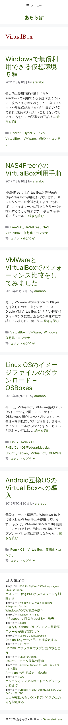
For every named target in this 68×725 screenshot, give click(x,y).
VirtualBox (12, 138)
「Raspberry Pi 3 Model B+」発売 (29, 618)
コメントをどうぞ (22, 238)
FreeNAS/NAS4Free (25, 227)
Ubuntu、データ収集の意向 (24, 661)
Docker (15, 133)
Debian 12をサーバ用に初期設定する (31, 640)
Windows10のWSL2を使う (24, 610)
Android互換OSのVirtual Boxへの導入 (31, 487)
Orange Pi (24, 689)
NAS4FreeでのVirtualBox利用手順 (33, 169)
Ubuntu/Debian (16, 453)
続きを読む (36, 216)
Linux (14, 442)
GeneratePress (52, 719)
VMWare (30, 138)
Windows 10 (26, 602)
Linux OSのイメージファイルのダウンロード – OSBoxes (31, 376)
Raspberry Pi (26, 614)
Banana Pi (35, 665)
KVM (42, 133)
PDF (21, 586)
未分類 (22, 622)
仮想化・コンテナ (36, 233)
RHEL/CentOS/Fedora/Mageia (27, 447)
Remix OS (28, 442)
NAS (46, 227)
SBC (37, 614)
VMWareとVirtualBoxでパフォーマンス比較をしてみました (33, 271)
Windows (50, 332)
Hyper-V (30, 133)
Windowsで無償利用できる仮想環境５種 (31, 66)
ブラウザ (24, 643)
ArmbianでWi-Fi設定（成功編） (27, 673)
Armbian (24, 665)
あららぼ (34, 17)
